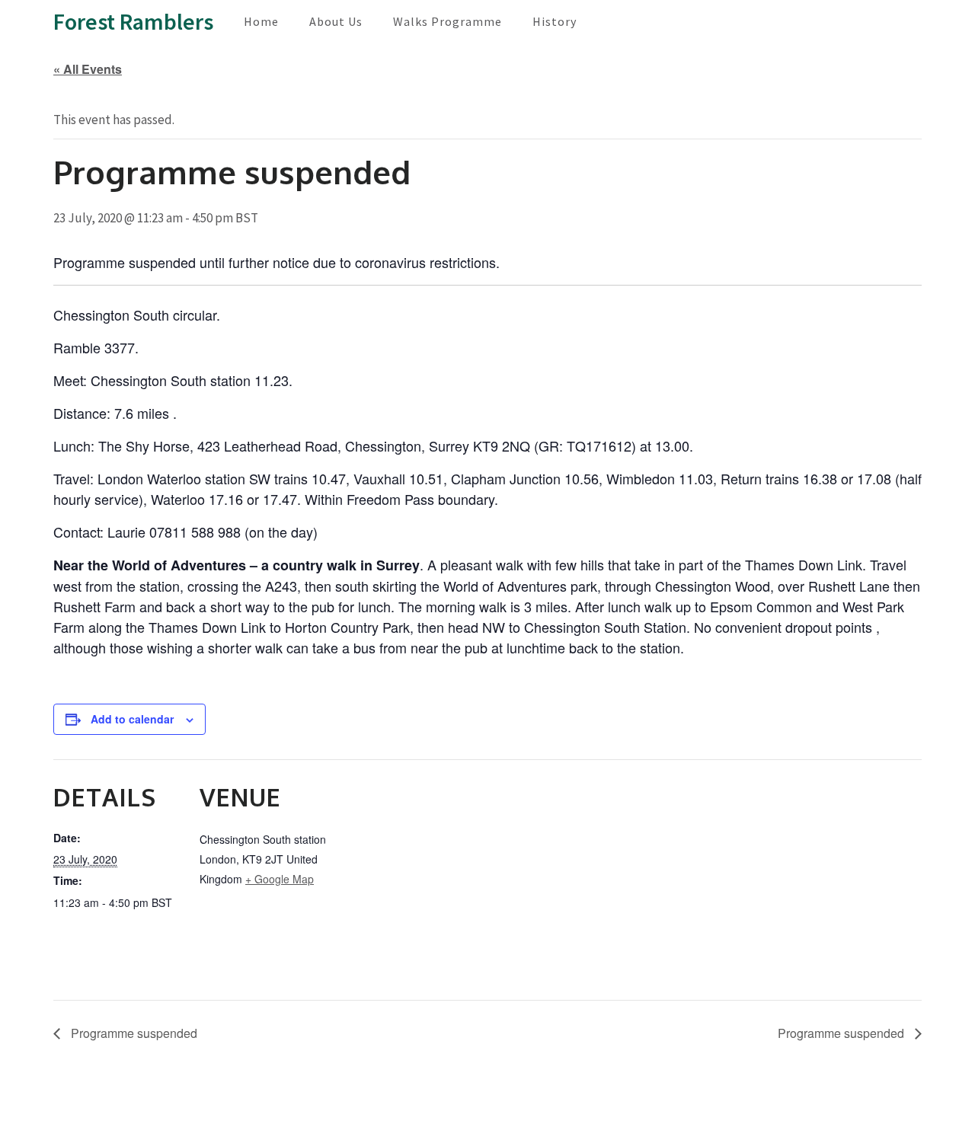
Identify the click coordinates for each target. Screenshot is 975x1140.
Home (261, 21)
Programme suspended (132, 1033)
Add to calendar (132, 718)
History (554, 21)
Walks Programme (447, 21)
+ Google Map (279, 878)
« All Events (87, 69)
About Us (336, 21)
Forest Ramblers (133, 21)
